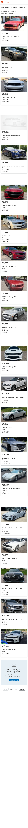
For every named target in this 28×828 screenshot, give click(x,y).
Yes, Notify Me (14, 680)
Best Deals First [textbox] (9, 13)
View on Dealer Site (19, 612)
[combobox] (10, 13)
